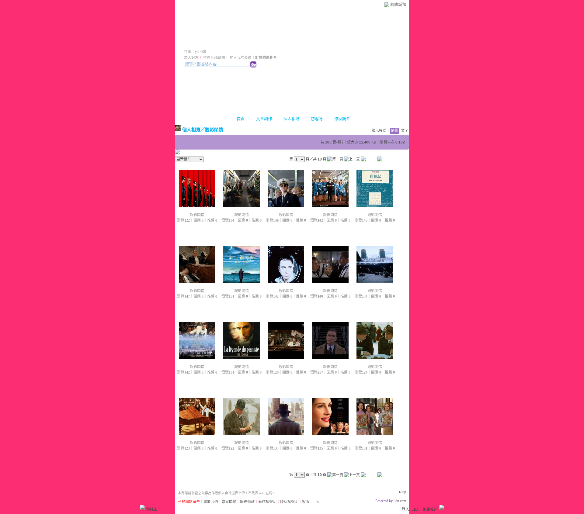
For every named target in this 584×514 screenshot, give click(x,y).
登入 (405, 509)
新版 (268, 43)
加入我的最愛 (241, 58)
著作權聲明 (267, 502)
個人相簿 (291, 118)
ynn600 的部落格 (215, 43)
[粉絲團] (142, 507)
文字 (404, 131)
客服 (305, 502)
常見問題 (229, 502)
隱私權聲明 (289, 502)
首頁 (241, 118)
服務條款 (247, 502)
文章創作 (264, 118)
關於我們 (210, 502)
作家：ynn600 (195, 52)
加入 (415, 509)
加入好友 (191, 58)
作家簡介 (342, 118)
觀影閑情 (214, 129)
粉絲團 (151, 509)
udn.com (400, 501)
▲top (402, 492)
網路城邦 (398, 4)
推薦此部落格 (214, 58)
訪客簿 (317, 118)
